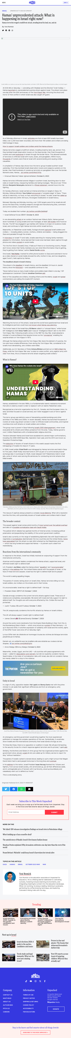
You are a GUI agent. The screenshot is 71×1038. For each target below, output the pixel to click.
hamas (12, 864)
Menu (4, 3)
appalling (43, 567)
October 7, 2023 (31, 591)
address (10, 764)
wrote (42, 250)
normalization (17, 539)
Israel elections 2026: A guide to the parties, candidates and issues (9, 922)
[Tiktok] (26, 981)
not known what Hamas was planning (43, 325)
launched (11, 90)
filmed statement (41, 185)
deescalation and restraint (26, 654)
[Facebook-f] (44, 981)
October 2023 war (33, 864)
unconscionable (57, 567)
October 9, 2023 (33, 215)
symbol (47, 625)
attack (19, 219)
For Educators (29, 1012)
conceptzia (48, 335)
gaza (5, 864)
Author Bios (8, 1005)
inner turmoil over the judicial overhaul (53, 525)
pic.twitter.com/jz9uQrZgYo (22, 643)
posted (19, 242)
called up (63, 195)
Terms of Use (28, 995)
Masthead (7, 998)
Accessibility (28, 1008)
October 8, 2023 (43, 176)
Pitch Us (6, 1008)
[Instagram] (35, 981)
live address (15, 569)
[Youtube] (30, 981)
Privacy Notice (29, 998)
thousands (6, 159)
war (44, 864)
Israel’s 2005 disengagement (45, 428)
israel (20, 864)
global (63, 277)
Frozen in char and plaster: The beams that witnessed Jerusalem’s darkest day (59, 944)
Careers (6, 1012)
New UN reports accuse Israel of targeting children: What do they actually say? (59, 957)
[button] (3, 30)
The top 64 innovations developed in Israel (62, 920)
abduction (9, 444)
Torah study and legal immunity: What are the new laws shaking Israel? (25, 957)
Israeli (55, 277)
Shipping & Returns (30, 1001)
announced (36, 193)
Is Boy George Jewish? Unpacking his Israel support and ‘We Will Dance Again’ (45, 922)
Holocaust (19, 267)
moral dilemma (45, 513)
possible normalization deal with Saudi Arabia (29, 527)
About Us (6, 1001)
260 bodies (52, 222)
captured (48, 230)
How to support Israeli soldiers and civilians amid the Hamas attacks (28, 146)
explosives (19, 154)
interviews (8, 238)
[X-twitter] (40, 981)
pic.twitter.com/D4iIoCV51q (31, 172)
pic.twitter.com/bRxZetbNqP (37, 211)
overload (53, 761)
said (43, 273)
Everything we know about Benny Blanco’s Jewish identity (28, 921)
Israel (4, 11)
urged (25, 753)
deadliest (19, 265)
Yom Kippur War (39, 92)
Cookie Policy (28, 1005)
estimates (31, 138)
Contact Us (7, 995)
